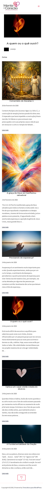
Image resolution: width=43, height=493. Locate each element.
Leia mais (5, 130)
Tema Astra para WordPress (32, 488)
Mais (21, 477)
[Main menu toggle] (38, 6)
